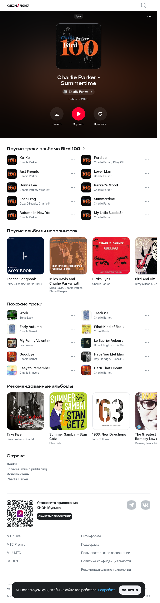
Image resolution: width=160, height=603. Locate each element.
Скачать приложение (54, 516)
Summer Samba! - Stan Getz (68, 436)
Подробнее (107, 590)
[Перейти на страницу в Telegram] (131, 505)
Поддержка (90, 544)
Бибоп (73, 99)
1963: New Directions (109, 434)
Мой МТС (14, 552)
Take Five (14, 434)
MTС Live (14, 536)
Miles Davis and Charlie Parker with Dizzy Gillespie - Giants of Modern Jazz (67, 281)
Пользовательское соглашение (105, 552)
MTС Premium (17, 544)
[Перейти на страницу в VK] (145, 505)
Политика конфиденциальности (106, 561)
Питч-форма (91, 536)
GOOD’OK (14, 561)
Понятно (130, 590)
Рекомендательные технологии (106, 569)
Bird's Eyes (101, 279)
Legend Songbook (21, 279)
